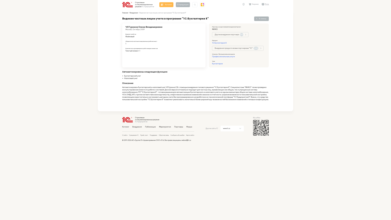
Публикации (150, 127)
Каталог (125, 127)
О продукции (183, 5)
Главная (125, 13)
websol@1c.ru (186, 140)
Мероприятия (165, 127)
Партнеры (178, 127)
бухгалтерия (217, 64)
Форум (189, 127)
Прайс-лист (144, 135)
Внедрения (134, 13)
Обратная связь (164, 135)
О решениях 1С (134, 135)
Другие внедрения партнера (229, 35)
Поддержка (153, 135)
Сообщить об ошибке (177, 135)
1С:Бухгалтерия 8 (219, 43)
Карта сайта (190, 135)
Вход (267, 4)
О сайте (124, 135)
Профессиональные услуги (223, 57)
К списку (262, 19)
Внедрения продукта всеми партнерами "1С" (236, 48)
